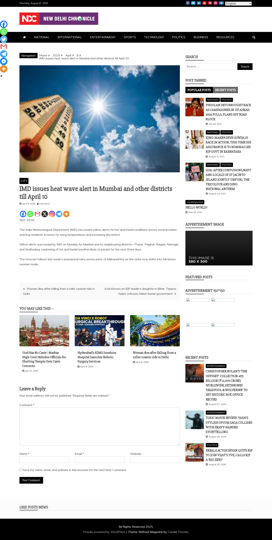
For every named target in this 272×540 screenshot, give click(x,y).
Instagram (216, 3)
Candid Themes (178, 532)
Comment (26, 405)
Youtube (204, 3)
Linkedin (199, 3)
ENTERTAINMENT (103, 37)
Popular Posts (199, 90)
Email (79, 454)
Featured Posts (198, 277)
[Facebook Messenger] (3, 61)
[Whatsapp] (30, 214)
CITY (24, 181)
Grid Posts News (33, 507)
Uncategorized (195, 202)
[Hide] (1, 76)
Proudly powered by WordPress (104, 532)
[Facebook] (23, 214)
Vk (221, 3)
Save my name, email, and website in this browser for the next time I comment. (75, 470)
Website (135, 454)
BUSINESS (201, 37)
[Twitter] (3, 39)
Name (24, 454)
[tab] (199, 90)
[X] (44, 214)
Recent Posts (225, 90)
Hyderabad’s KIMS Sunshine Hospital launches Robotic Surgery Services (97, 357)
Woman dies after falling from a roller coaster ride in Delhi (154, 355)
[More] (66, 214)
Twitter (193, 3)
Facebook (188, 3)
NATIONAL (41, 37)
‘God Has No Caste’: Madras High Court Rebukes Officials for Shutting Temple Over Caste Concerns (44, 359)
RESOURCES (225, 37)
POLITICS (178, 37)
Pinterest (210, 3)
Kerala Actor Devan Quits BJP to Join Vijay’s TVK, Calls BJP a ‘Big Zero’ (229, 455)
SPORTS (130, 37)
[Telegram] (59, 214)
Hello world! (196, 207)
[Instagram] (52, 214)
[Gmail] (37, 214)
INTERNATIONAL (70, 37)
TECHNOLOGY (154, 37)
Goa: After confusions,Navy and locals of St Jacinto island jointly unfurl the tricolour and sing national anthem (228, 179)
